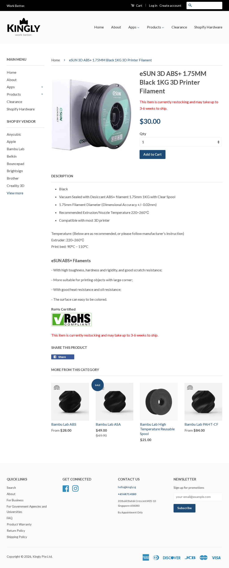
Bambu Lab (15, 149)
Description (62, 176)
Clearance (179, 27)
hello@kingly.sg (127, 487)
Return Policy (16, 530)
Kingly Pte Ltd (42, 556)
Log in (153, 5)
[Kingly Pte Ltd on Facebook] (65, 488)
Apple (11, 141)
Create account (170, 5)
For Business (15, 500)
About (116, 27)
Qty (143, 133)
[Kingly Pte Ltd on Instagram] (75, 488)
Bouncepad (15, 163)
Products (154, 27)
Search (11, 487)
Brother (13, 178)
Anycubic (14, 134)
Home (99, 27)
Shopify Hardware (208, 27)
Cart (138, 5)
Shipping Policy (17, 537)
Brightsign (15, 171)
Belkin (12, 156)
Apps (132, 27)
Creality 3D (15, 185)
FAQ (10, 518)
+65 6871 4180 (127, 494)
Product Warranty (19, 524)
